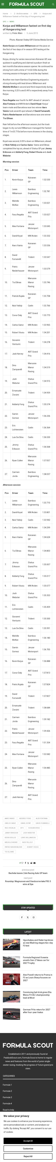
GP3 (35, 13)
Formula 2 (7, 1091)
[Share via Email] (34, 863)
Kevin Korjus (10, 838)
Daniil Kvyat (26, 823)
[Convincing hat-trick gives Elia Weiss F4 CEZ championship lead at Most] (11, 996)
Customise (28, 1148)
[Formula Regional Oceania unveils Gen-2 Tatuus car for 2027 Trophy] (11, 962)
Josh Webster (29, 833)
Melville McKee (11, 842)
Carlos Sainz (10, 823)
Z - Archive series (21, 13)
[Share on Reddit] (31, 863)
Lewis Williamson (28, 838)
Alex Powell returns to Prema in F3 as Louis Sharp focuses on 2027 (37, 978)
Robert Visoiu (33, 847)
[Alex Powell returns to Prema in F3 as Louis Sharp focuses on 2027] (11, 979)
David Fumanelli (43, 823)
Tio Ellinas (9, 852)
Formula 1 (7, 1085)
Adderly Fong (25, 818)
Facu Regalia (10, 828)
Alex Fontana (41, 818)
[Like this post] (22, 863)
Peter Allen (17, 33)
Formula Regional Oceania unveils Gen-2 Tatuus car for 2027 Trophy (36, 960)
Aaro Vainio (10, 818)
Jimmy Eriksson (11, 833)
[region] (28, 1137)
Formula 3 (7, 1097)
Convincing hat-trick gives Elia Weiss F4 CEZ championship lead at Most (37, 995)
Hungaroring (34, 828)
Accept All (28, 1141)
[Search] (53, 4)
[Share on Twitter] (28, 863)
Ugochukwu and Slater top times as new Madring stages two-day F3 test (38, 943)
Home (5, 13)
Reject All (28, 1156)
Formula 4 (7, 1103)
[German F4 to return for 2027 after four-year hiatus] (11, 1014)
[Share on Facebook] (25, 863)
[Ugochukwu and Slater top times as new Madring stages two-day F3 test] (11, 944)
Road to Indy (8, 1110)
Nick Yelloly (27, 842)
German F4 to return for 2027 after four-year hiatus (36, 1011)
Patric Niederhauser (13, 847)
